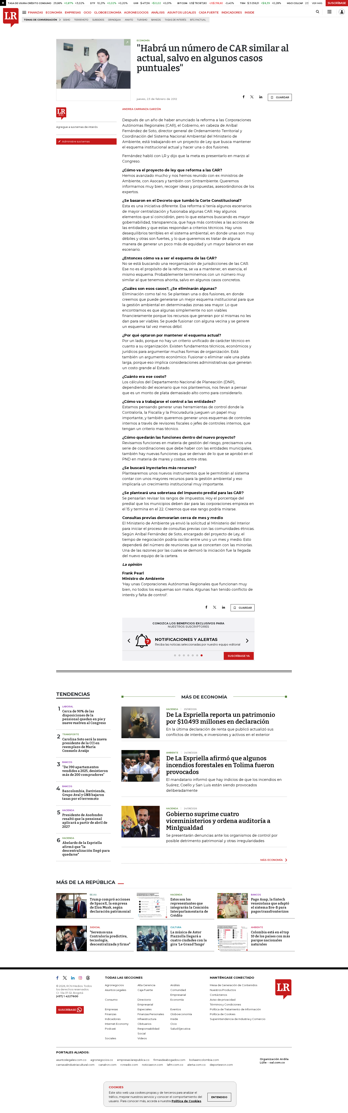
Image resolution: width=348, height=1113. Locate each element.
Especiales (144, 1009)
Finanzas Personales (151, 1014)
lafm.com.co (175, 1064)
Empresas (111, 1009)
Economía (177, 999)
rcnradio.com (129, 1064)
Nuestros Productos (223, 990)
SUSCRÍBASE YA (239, 655)
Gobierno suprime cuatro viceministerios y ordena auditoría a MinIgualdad (218, 820)
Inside (174, 1019)
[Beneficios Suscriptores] (329, 12)
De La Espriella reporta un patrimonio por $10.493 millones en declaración (220, 718)
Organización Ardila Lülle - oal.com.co (274, 1060)
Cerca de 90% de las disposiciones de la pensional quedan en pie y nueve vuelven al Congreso (84, 717)
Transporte (70, 734)
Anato (129, 20)
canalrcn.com (107, 1064)
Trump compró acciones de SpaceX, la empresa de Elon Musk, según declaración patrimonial (110, 905)
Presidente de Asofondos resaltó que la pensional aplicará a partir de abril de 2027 (84, 821)
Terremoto (81, 20)
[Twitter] (252, 97)
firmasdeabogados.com (169, 1059)
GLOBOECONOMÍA (107, 12)
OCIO (87, 12)
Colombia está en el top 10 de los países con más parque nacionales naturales (270, 938)
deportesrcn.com (221, 1064)
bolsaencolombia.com (204, 1059)
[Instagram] (82, 978)
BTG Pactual (198, 20)
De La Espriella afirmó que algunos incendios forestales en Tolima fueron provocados (220, 765)
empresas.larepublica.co (133, 1059)
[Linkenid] (74, 978)
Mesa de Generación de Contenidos (233, 985)
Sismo (66, 20)
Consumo (111, 999)
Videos (142, 1038)
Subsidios (98, 20)
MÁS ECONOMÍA (271, 859)
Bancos (156, 20)
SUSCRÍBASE (337, 3)
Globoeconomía (181, 1014)
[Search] (317, 12)
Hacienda (68, 810)
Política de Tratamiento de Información (235, 1009)
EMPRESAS (73, 12)
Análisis (175, 985)
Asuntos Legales (115, 990)
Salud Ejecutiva (180, 1028)
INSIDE (249, 12)
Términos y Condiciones (225, 1004)
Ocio (173, 1023)
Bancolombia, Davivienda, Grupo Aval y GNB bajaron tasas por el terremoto (83, 795)
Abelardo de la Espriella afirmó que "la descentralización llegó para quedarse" (86, 848)
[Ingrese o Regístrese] (342, 12)
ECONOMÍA (54, 12)
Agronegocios (114, 985)
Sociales (110, 1038)
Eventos (175, 1009)
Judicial (95, 927)
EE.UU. (93, 894)
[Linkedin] (260, 97)
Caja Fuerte (145, 990)
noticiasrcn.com (152, 1064)
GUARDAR (282, 97)
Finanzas (110, 1014)
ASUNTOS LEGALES (181, 12)
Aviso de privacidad (222, 999)
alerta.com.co (196, 1064)
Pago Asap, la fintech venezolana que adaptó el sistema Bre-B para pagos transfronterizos (270, 905)
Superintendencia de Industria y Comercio (237, 1019)
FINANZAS (35, 12)
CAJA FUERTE (209, 12)
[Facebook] (243, 97)
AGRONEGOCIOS (136, 12)
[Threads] (89, 978)
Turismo (142, 20)
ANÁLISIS (158, 12)
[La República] (11, 18)
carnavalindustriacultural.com (75, 1064)
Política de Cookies (186, 1101)
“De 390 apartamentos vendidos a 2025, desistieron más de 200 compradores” (85, 771)
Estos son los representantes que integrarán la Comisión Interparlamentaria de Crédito (189, 907)
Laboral (67, 706)
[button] (127, 641)
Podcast (110, 1028)
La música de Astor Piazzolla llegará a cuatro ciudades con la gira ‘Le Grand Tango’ (188, 938)
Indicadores (112, 1019)
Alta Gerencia (146, 985)
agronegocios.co (101, 1059)
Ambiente (257, 927)
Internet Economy (116, 1023)
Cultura (175, 927)
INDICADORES (232, 12)
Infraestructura (147, 1019)
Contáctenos (218, 994)
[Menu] (25, 12)
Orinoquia (114, 20)
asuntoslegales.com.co (71, 1059)
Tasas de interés (175, 20)
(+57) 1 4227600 (67, 996)
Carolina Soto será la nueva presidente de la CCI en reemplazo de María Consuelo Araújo (84, 745)
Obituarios (144, 1023)
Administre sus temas (75, 141)
